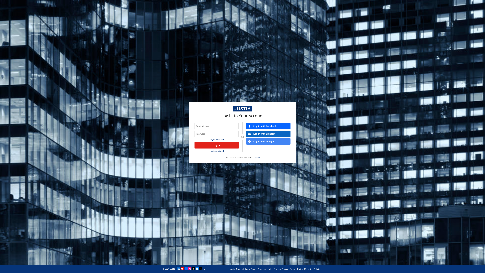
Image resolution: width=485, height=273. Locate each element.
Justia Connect (237, 269)
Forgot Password (217, 139)
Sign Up (257, 157)
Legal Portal (250, 269)
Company (262, 269)
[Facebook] (186, 268)
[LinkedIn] (178, 268)
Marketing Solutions (313, 269)
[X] (200, 268)
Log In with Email (217, 151)
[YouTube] (182, 268)
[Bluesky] (197, 268)
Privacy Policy (296, 269)
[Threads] (193, 268)
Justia (172, 269)
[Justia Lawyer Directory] (204, 268)
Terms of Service (281, 269)
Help (270, 269)
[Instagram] (189, 268)
